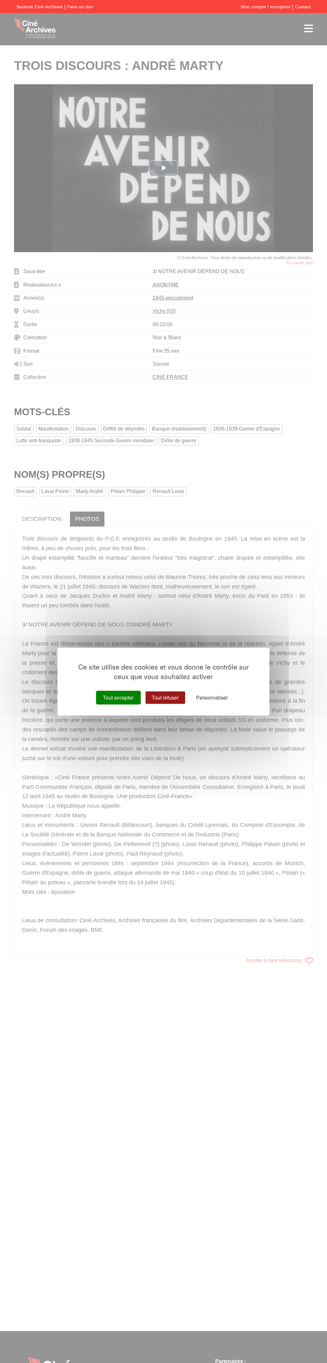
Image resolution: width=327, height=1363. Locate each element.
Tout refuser (165, 697)
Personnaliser (212, 697)
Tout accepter (118, 697)
